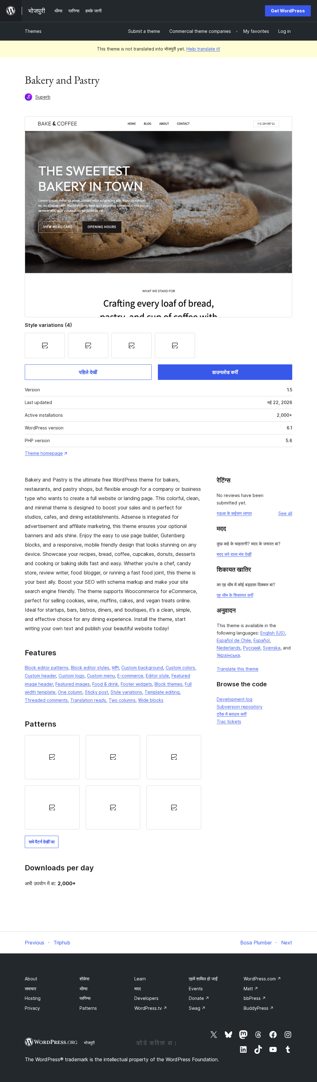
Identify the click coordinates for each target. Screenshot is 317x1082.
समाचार (30, 988)
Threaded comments (46, 700)
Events (196, 988)
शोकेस (84, 978)
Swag (197, 1008)
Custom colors (180, 667)
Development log (234, 699)
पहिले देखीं (88, 372)
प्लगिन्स (85, 998)
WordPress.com (262, 978)
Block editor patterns (46, 667)
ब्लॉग (115, 667)
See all (285, 513)
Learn (140, 978)
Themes (33, 31)
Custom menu (101, 675)
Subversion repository (240, 706)
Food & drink (105, 684)
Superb (42, 96)
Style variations (126, 692)
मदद (137, 988)
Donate (199, 998)
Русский (251, 647)
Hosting (33, 998)
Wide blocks (150, 700)
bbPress (255, 998)
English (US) (272, 633)
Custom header (40, 675)
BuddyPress (259, 1008)
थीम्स (83, 988)
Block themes (168, 684)
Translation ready (88, 700)
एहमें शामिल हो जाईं (203, 978)
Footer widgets (136, 684)
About (31, 978)
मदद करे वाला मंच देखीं (234, 554)
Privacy (32, 1008)
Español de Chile (234, 640)
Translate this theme (237, 668)
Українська (228, 655)
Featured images (72, 684)
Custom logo (72, 675)
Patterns (88, 1008)
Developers (146, 998)
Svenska (271, 647)
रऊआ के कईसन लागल (234, 513)
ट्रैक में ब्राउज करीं (231, 714)
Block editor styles (90, 667)
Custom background (142, 667)
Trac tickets (229, 721)
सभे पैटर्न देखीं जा (41, 841)
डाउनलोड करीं (225, 372)
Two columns (122, 700)
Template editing (162, 692)
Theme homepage (44, 453)
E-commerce (130, 675)
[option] (52, 757)
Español (262, 640)
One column (70, 692)
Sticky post (96, 692)
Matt (251, 988)
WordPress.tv (150, 1008)
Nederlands (229, 647)
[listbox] (113, 782)
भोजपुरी (89, 1042)
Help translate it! (203, 48)
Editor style (157, 675)
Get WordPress (288, 10)
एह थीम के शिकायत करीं (235, 595)
